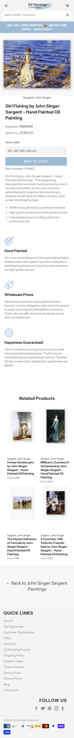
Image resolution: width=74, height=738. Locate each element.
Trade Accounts (14, 667)
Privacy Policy (13, 678)
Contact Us (11, 690)
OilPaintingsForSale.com (25, 720)
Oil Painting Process (17, 649)
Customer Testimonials (19, 632)
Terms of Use (12, 672)
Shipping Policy (14, 655)
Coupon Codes (13, 661)
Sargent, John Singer (37, 97)
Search (8, 621)
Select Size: (12, 142)
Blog (7, 684)
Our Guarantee (13, 626)
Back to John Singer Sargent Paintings (38, 586)
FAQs (7, 638)
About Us (10, 644)
